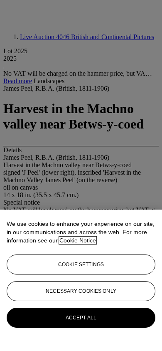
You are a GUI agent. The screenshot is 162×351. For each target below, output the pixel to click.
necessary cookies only (81, 291)
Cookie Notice (77, 240)
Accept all (81, 318)
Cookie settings (81, 264)
